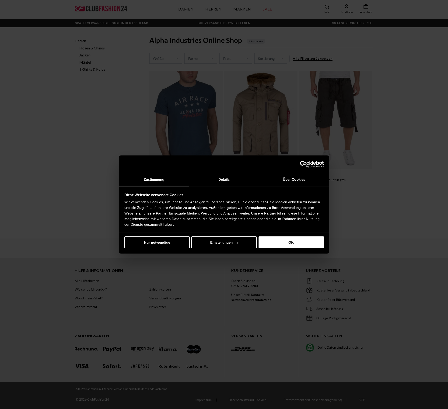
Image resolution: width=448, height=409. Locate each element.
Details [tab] (224, 179)
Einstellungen (221, 242)
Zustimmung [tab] (154, 179)
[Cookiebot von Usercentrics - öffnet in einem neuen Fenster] (303, 164)
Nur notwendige (157, 242)
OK (291, 242)
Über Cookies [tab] (294, 179)
